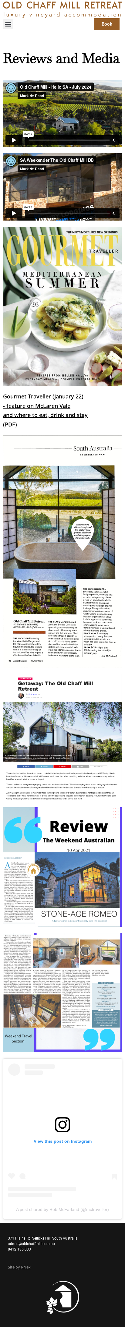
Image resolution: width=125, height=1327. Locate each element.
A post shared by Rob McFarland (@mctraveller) (62, 1209)
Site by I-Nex (19, 1267)
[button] (8, 24)
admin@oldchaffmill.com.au (31, 1244)
